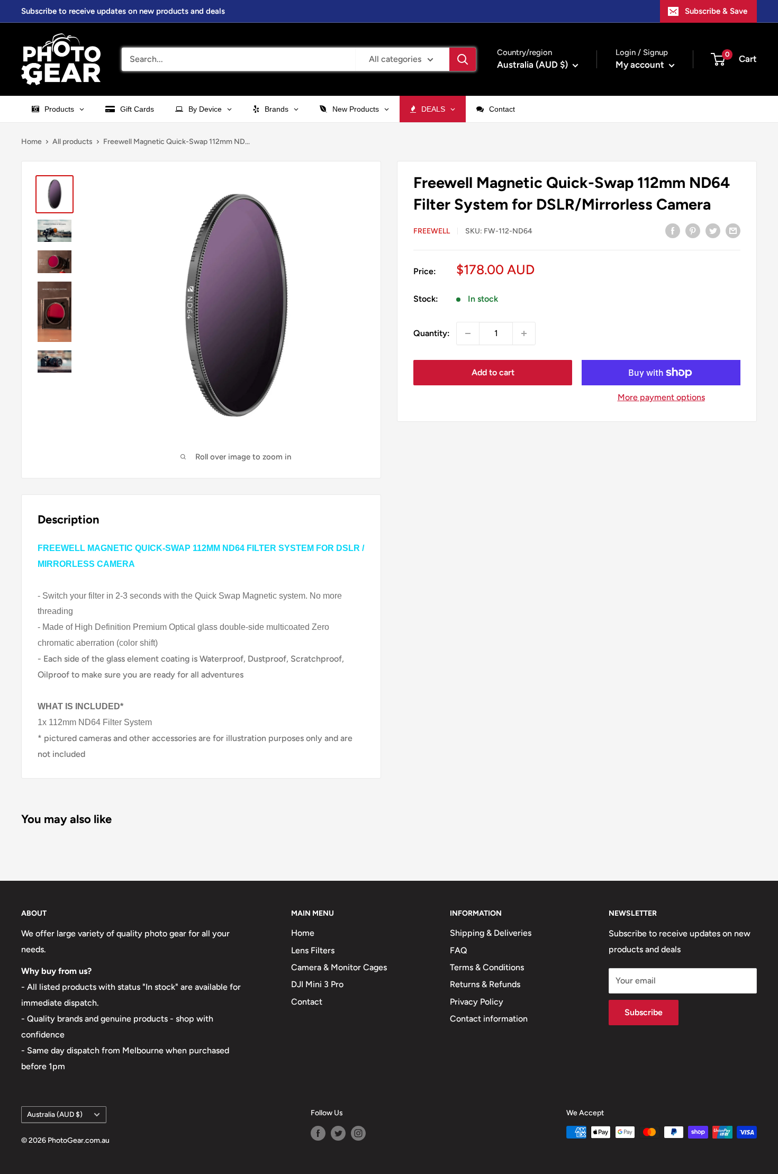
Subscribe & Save (716, 11)
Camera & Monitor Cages (339, 967)
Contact (306, 1002)
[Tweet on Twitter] (712, 230)
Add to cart (493, 372)
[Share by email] (733, 230)
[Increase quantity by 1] (524, 333)
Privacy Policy (476, 1002)
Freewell (431, 231)
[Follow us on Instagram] (358, 1133)
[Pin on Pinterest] (692, 230)
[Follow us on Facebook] (318, 1133)
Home (31, 141)
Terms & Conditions (487, 967)
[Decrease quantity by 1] (468, 333)
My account (641, 64)
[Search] (462, 59)
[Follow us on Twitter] (338, 1133)
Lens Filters (312, 950)
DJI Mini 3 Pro (317, 984)
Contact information (489, 1019)
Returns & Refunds (485, 984)
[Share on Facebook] (672, 230)
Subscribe (644, 1012)
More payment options (661, 397)
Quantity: (431, 333)
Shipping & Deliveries (490, 933)
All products (72, 141)
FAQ (458, 950)
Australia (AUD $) (55, 1114)
